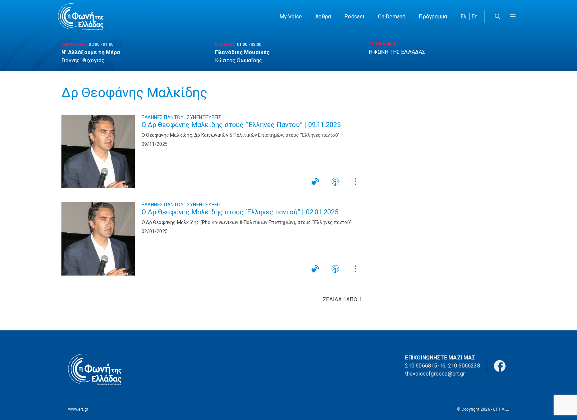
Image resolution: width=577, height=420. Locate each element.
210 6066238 (464, 365)
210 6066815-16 (425, 365)
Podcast (354, 16)
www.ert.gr (78, 409)
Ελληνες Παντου (163, 117)
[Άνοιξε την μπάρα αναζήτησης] (498, 17)
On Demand (392, 16)
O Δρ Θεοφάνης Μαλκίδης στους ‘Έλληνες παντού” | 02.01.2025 (240, 212)
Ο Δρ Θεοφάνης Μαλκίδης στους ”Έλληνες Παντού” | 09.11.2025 (241, 125)
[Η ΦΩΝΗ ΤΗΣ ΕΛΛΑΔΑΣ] (81, 16)
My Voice (290, 16)
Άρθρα (323, 16)
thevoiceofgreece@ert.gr (435, 374)
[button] (513, 17)
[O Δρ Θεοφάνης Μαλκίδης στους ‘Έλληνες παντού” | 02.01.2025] (98, 239)
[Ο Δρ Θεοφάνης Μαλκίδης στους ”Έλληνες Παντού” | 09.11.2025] (98, 151)
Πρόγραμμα (433, 16)
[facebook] (500, 365)
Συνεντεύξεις (204, 117)
